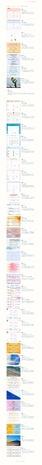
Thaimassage (21, 6)
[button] (34, 6)
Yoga (18, 6)
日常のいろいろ (27, 6)
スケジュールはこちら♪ (13, 6)
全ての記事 (8, 6)
